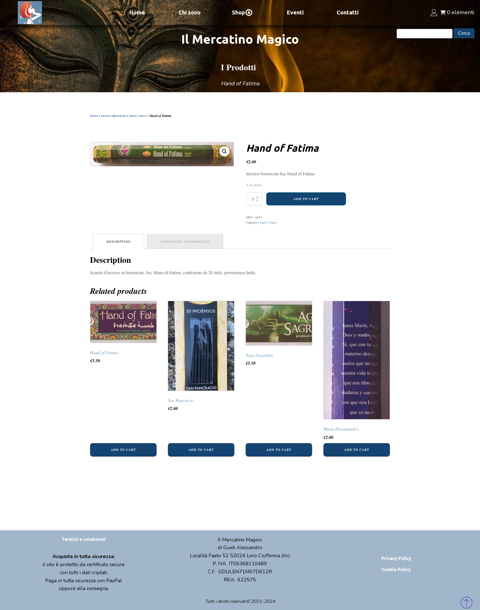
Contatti (348, 12)
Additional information (185, 241)
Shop (238, 12)
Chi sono (190, 12)
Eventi (295, 12)
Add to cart (306, 198)
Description (118, 241)
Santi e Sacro (138, 115)
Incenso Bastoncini (113, 115)
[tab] (118, 241)
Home (137, 12)
